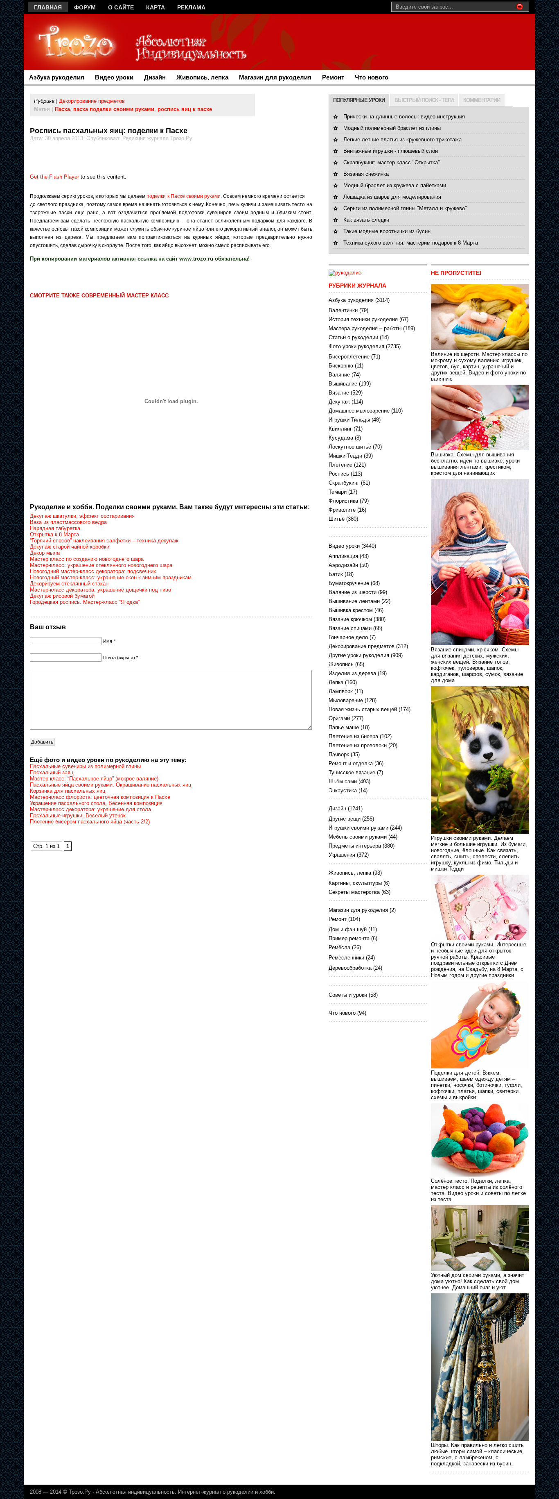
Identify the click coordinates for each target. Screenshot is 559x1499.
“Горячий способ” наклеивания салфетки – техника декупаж (104, 540)
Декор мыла (45, 553)
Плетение (340, 465)
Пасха (62, 109)
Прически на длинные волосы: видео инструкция (404, 116)
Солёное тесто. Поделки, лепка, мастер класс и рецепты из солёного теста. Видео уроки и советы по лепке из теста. (478, 1190)
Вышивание (343, 384)
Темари (338, 492)
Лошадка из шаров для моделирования (392, 197)
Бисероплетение (349, 357)
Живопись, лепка (202, 77)
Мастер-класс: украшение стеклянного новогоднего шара (101, 565)
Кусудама (341, 438)
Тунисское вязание (352, 772)
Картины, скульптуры (355, 883)
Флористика (343, 501)
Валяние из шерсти (352, 592)
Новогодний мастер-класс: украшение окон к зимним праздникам (111, 577)
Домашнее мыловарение (359, 411)
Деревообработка (350, 968)
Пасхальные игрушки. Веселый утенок (78, 815)
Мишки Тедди (345, 456)
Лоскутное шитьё (350, 447)
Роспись (339, 474)
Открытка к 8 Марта (54, 534)
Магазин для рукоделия (275, 77)
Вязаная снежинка (366, 174)
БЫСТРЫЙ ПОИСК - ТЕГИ (423, 100)
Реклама (191, 7)
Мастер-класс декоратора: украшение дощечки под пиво (100, 590)
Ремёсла (339, 947)
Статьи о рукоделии (353, 337)
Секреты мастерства (354, 892)
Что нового (371, 77)
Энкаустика (343, 790)
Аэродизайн (343, 565)
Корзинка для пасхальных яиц (67, 791)
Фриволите (342, 510)
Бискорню (341, 366)
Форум (85, 7)
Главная (48, 7)
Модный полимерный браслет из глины (392, 128)
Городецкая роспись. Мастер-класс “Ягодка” (85, 602)
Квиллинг (340, 429)
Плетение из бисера (353, 736)
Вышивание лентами (354, 601)
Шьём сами (343, 781)
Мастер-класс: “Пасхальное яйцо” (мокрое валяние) (94, 779)
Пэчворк (339, 754)
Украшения (342, 855)
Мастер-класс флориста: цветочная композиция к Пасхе (100, 797)
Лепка (336, 682)
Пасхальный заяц (51, 772)
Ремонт (333, 77)
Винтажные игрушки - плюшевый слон (390, 151)
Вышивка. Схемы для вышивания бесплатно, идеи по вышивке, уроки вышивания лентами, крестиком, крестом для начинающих (475, 463)
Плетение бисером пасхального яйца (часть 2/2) (90, 822)
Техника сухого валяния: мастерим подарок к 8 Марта (410, 243)
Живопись (341, 664)
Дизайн (155, 77)
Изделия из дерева (352, 673)
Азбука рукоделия (56, 77)
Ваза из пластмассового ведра (68, 522)
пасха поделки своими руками (113, 109)
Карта (155, 7)
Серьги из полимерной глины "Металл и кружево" (405, 208)
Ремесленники (346, 958)
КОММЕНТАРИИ (481, 100)
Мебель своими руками (358, 837)
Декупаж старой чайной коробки (69, 547)
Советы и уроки (348, 995)
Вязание (339, 393)
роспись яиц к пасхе (185, 109)
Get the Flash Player (54, 177)
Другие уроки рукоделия (359, 655)
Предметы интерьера (355, 846)
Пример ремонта (349, 938)
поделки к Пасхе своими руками (183, 196)
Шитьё (337, 519)
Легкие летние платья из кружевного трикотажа (402, 139)
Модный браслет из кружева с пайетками (394, 185)
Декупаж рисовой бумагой (62, 596)
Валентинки (343, 310)
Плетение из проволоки (358, 745)
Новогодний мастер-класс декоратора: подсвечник (93, 571)
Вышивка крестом (351, 610)
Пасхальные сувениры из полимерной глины (85, 766)
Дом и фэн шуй (348, 929)
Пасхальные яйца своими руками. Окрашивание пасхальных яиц (110, 785)
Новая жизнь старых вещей (363, 709)
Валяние (339, 375)
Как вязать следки (366, 220)
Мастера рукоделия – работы (365, 328)
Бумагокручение (349, 583)
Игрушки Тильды (349, 420)
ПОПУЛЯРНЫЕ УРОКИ (359, 100)
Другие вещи (345, 819)
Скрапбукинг (344, 483)
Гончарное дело (348, 637)
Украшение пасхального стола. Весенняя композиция (96, 803)
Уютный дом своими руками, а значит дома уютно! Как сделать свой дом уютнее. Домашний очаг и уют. (477, 1281)
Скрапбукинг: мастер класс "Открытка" (391, 162)
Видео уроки (114, 77)
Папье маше (344, 727)
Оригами (339, 718)
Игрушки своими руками (358, 828)
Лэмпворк (341, 691)
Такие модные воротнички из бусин (387, 231)
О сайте (121, 7)
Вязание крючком (350, 619)
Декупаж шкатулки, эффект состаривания (82, 516)
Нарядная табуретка (55, 528)
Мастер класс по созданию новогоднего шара (87, 559)
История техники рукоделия (363, 319)
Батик (336, 574)
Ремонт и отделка (351, 763)
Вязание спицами (350, 628)
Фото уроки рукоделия (356, 346)
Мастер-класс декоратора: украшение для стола (90, 809)
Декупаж (339, 402)
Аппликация (343, 556)
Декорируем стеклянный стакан (69, 584)
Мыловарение (346, 700)
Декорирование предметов (92, 101)
